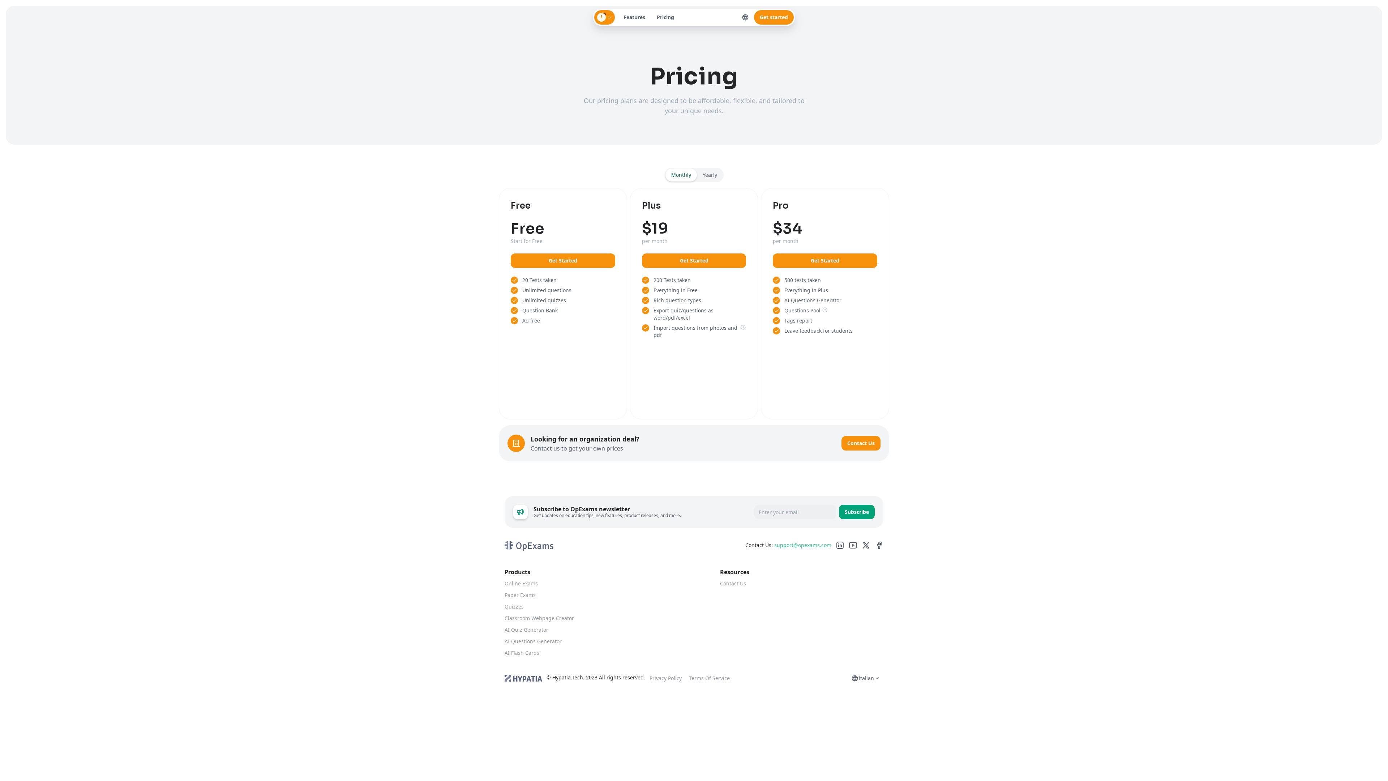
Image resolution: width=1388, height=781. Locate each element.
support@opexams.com (802, 545)
